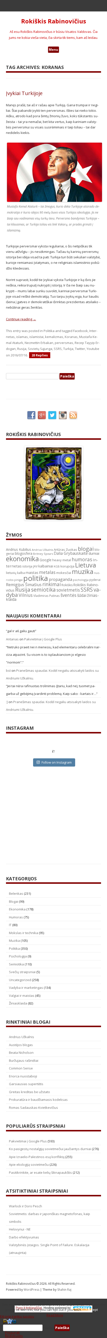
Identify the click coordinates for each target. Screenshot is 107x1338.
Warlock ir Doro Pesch (25, 1206)
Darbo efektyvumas (24, 1237)
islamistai (36, 336)
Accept (93, 1309)
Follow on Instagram (57, 762)
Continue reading (21, 319)
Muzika (14, 940)
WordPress (32, 1289)
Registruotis (14, 1336)
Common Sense (21, 1068)
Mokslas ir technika (23, 933)
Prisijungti (12, 1332)
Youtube (93, 348)
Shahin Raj (64, 1289)
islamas (22, 336)
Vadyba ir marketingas (26, 987)
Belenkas (16, 893)
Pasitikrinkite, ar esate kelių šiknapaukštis (40, 1172)
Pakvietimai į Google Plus (43, 639)
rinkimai (51, 584)
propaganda (60, 579)
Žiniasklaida (18, 1003)
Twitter (80, 348)
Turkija (68, 348)
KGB (57, 566)
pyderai (95, 580)
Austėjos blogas (21, 1045)
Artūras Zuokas (65, 549)
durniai (94, 553)
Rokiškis (67, 585)
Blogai (13, 901)
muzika (82, 571)
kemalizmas (54, 336)
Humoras (16, 917)
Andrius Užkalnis (42, 550)
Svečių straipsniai (22, 972)
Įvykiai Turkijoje (24, 93)
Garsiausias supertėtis (26, 1084)
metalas (47, 572)
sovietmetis (68, 590)
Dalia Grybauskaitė (71, 553)
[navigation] (53, 1328)
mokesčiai (63, 572)
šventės (68, 595)
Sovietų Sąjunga (40, 348)
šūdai (81, 595)
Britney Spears (43, 554)
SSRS (58, 348)
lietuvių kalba (15, 573)
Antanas (12, 639)
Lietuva (85, 565)
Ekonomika (17, 909)
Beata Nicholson (21, 1052)
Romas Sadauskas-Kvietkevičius (33, 1107)
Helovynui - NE (20, 1229)
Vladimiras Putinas (46, 596)
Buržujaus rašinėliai (23, 1060)
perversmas (64, 342)
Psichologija (18, 956)
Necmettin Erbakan (39, 342)
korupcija (67, 566)
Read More (55, 1315)
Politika (49, 331)
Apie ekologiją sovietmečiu (29, 1164)
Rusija (21, 348)
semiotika (43, 589)
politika (35, 578)
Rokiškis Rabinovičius (53, 21)
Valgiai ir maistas (21, 995)
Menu (53, 50)
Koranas (71, 336)
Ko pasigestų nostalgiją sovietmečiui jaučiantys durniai (50, 1149)
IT (10, 925)
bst (8, 670)
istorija (27, 566)
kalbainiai (45, 566)
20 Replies (40, 355)
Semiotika (16, 964)
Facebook (80, 331)
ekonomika (22, 558)
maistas (32, 572)
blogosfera (23, 553)
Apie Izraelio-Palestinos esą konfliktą (36, 1157)
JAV (35, 566)
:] (7, 702)
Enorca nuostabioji (23, 1076)
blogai (86, 548)
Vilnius (26, 595)
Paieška (48, 1328)
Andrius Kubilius (18, 549)
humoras (82, 559)
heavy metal (61, 560)
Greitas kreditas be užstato (29, 1092)
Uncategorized (20, 980)
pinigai (18, 580)
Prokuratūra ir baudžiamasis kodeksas (38, 1099)
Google (46, 560)
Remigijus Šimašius (24, 584)
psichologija (81, 580)
